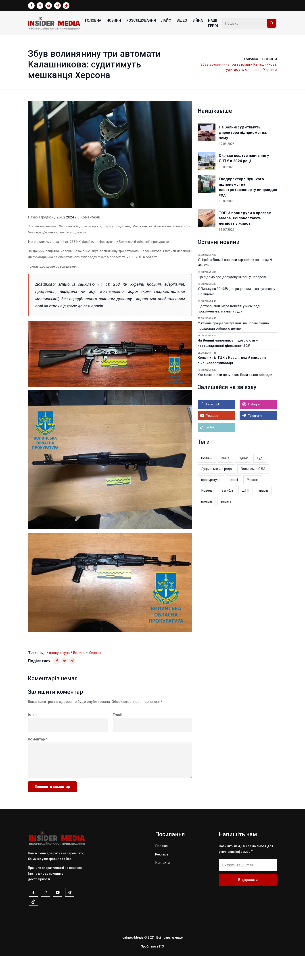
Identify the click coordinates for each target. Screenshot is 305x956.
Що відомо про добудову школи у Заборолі (232, 277)
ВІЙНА (197, 20)
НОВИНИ (114, 20)
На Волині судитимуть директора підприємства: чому (243, 132)
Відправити (248, 880)
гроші (234, 480)
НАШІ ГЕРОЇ (213, 23)
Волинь (79, 653)
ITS (161, 946)
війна (225, 458)
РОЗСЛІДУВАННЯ (141, 20)
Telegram (254, 415)
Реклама (161, 854)
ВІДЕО (182, 20)
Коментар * (37, 739)
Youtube (211, 415)
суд (43, 653)
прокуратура (59, 653)
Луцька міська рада (216, 469)
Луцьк (243, 458)
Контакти (162, 863)
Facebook (212, 404)
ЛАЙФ (166, 20)
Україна (253, 480)
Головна (93, 20)
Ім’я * (32, 715)
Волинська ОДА (253, 469)
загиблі (227, 490)
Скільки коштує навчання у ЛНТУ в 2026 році (244, 158)
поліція (206, 501)
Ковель (207, 490)
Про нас (161, 846)
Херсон (95, 653)
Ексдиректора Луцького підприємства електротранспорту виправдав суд (248, 187)
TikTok (210, 427)
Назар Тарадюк (40, 217)
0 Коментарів (88, 217)
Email (117, 715)
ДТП (245, 490)
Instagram (255, 404)
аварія (263, 490)
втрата (226, 501)
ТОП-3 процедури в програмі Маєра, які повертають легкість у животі (245, 218)
